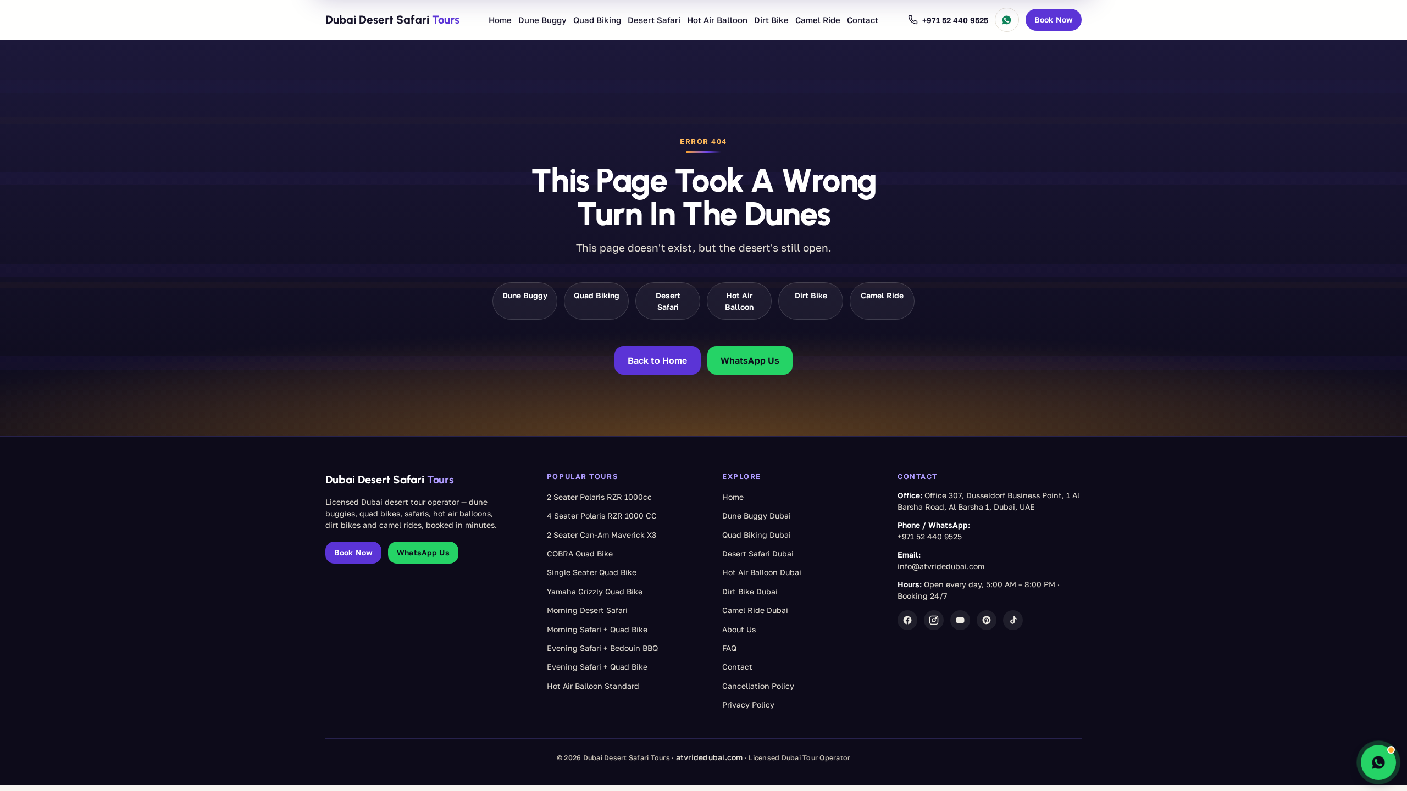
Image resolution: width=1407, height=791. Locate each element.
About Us (739, 629)
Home (500, 20)
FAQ (729, 648)
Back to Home (658, 360)
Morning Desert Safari (587, 610)
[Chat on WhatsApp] (1007, 20)
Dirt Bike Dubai (750, 591)
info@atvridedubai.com (941, 566)
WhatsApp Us (750, 360)
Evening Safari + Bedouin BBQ (602, 648)
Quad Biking (597, 20)
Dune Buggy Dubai (756, 515)
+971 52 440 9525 (930, 536)
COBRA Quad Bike (580, 553)
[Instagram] (934, 620)
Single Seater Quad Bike (591, 572)
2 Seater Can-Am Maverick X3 (601, 534)
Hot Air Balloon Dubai (761, 572)
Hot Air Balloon (717, 20)
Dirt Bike (771, 20)
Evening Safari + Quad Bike (597, 666)
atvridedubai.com (709, 757)
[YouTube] (960, 620)
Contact (862, 20)
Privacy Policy (748, 704)
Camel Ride (817, 20)
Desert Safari (654, 20)
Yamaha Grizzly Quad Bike (594, 591)
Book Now (1053, 19)
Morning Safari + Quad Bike (597, 629)
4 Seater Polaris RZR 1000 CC (602, 515)
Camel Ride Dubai (755, 610)
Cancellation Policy (758, 685)
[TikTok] (1013, 620)
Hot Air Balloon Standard (593, 685)
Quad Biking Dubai (756, 534)
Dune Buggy (542, 20)
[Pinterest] (986, 620)
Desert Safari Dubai (758, 553)
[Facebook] (907, 620)
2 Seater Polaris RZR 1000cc (599, 497)
